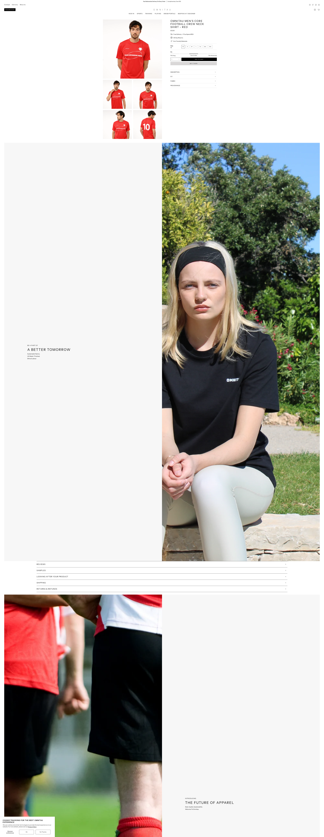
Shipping (41, 583)
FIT (171, 76)
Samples (41, 570)
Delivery (15, 4)
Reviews (41, 564)
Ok (27, 832)
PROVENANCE (175, 85)
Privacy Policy (32, 827)
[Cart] (319, 9)
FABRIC (172, 81)
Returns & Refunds (47, 589)
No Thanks (43, 832)
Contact (7, 4)
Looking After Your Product (52, 577)
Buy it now (193, 63)
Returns (23, 4)
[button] (140, 14)
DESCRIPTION (174, 72)
